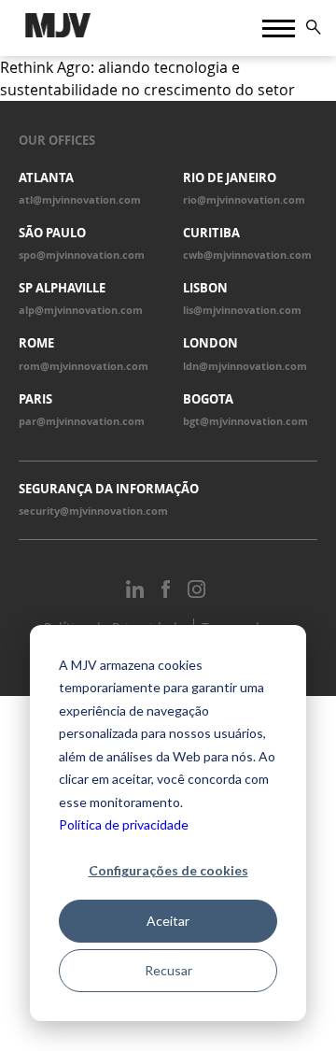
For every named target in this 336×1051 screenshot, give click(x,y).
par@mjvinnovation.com (82, 421)
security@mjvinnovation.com (93, 511)
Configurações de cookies (168, 870)
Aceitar (168, 921)
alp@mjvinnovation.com (81, 310)
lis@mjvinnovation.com (242, 310)
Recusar (168, 970)
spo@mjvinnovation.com (82, 255)
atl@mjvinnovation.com (80, 199)
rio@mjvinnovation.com (244, 199)
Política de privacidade (124, 824)
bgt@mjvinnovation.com (245, 421)
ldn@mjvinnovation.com (245, 366)
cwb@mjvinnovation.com (247, 255)
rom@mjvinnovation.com (83, 366)
